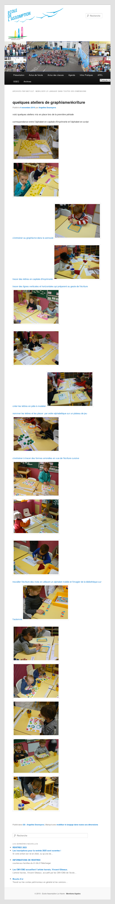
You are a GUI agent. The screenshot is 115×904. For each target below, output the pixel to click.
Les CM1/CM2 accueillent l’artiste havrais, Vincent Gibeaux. (40, 869)
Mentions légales (73, 893)
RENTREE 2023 (20, 847)
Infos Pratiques (86, 75)
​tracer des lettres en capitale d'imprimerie (33, 278)
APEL (100, 75)
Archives (27, 81)
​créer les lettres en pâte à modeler (29, 406)
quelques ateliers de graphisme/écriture (49, 102)
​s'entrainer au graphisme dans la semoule (33, 237)
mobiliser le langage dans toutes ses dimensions (77, 824)
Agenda (71, 75)
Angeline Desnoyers (47, 107)
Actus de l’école (36, 75)
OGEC (16, 81)
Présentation (18, 75)
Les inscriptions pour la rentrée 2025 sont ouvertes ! (37, 850)
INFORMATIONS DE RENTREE (27, 859)
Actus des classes (56, 75)
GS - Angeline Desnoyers (33, 824)
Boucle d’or (18, 878)
